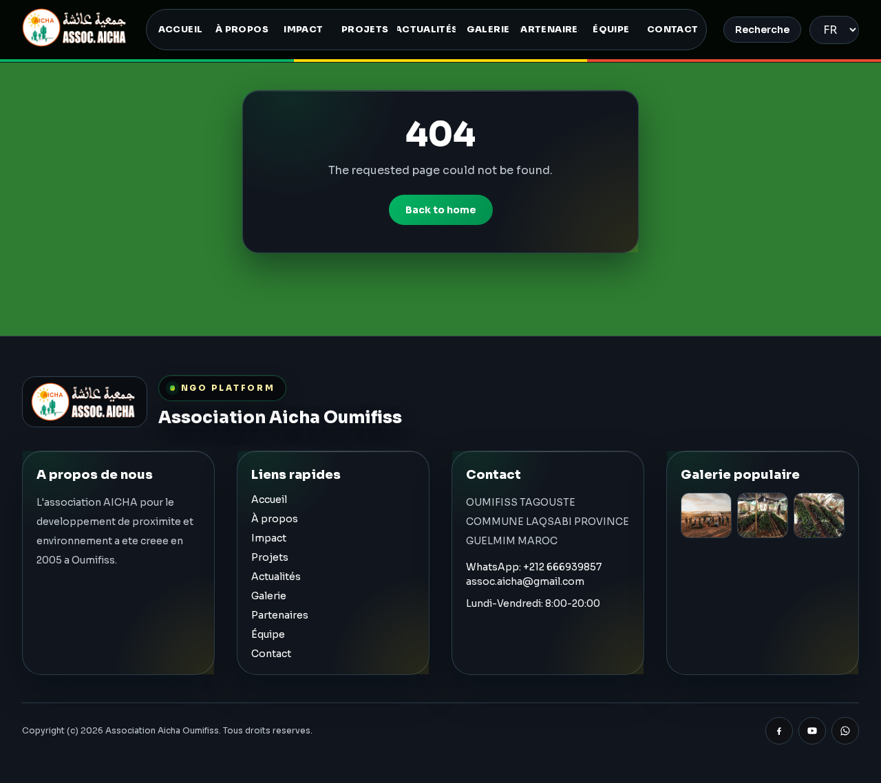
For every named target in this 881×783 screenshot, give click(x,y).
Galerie (268, 596)
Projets (269, 557)
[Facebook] (779, 730)
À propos (274, 519)
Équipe (268, 634)
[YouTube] (812, 730)
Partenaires (279, 615)
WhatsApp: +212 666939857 (534, 567)
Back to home (440, 210)
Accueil (269, 499)
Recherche (762, 29)
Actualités (276, 576)
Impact (268, 538)
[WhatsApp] (845, 730)
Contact (271, 653)
